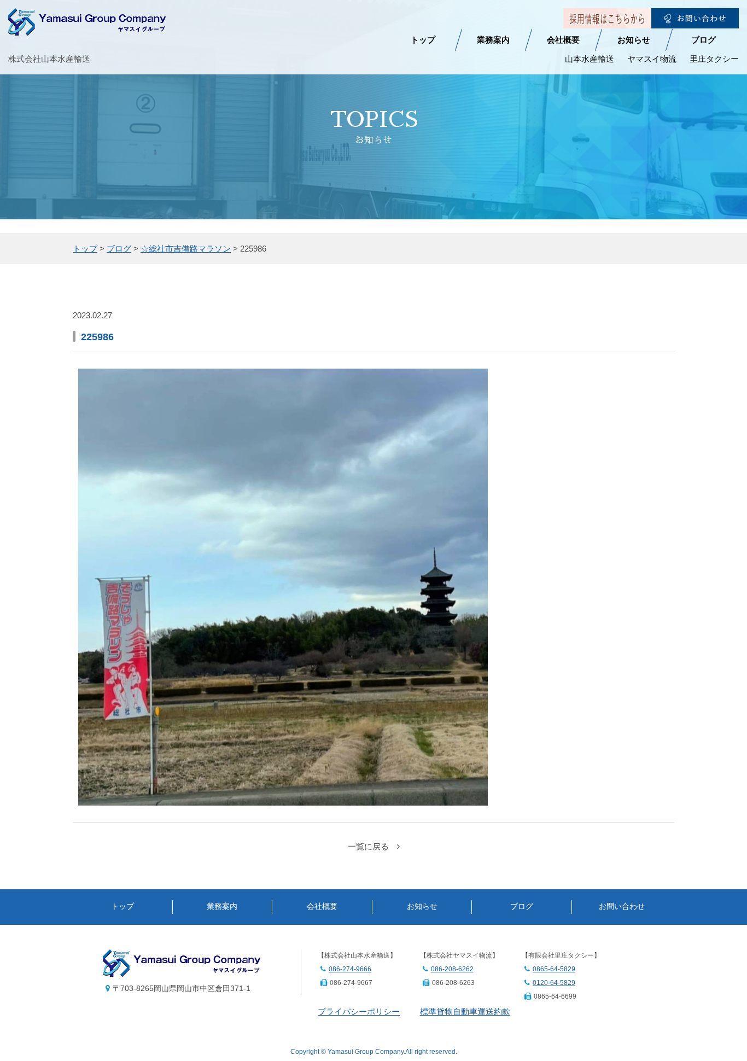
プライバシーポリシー (359, 1011)
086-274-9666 (350, 969)
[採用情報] (607, 21)
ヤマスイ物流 (651, 58)
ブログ (703, 39)
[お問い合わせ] (695, 21)
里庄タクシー (714, 58)
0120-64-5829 (554, 983)
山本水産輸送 (589, 58)
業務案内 (493, 39)
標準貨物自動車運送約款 (465, 1011)
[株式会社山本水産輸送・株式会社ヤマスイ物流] (87, 28)
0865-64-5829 (554, 969)
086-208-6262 (452, 969)
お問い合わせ (622, 906)
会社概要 (563, 39)
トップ (423, 39)
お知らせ (633, 39)
